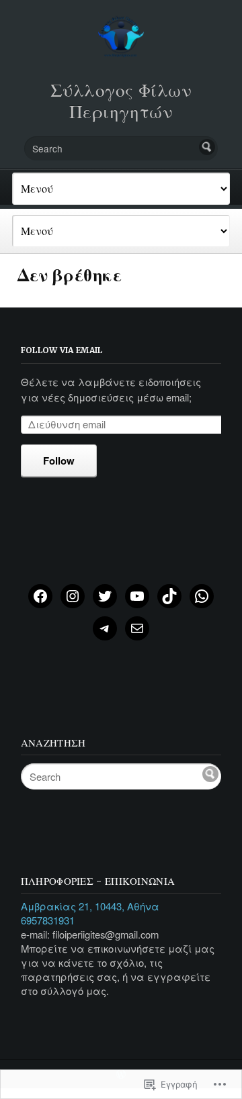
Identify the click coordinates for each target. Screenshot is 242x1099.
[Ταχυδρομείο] (137, 628)
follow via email (62, 350)
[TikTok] (169, 596)
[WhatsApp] (202, 596)
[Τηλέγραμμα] (105, 628)
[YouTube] (137, 596)
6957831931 (48, 920)
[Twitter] (105, 596)
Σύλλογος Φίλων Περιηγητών (121, 101)
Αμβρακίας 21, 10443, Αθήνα (90, 906)
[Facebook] (40, 596)
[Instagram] (73, 596)
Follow (59, 460)
